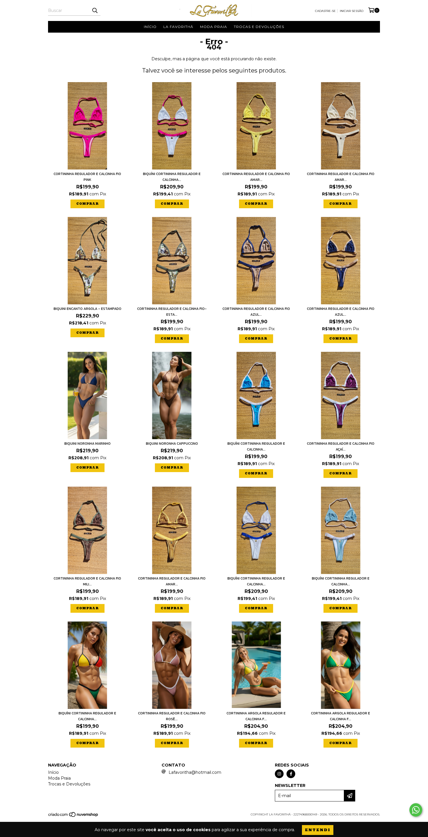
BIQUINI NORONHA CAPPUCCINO (172, 443)
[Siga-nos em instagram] (279, 773)
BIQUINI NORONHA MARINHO (87, 443)
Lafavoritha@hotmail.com (195, 772)
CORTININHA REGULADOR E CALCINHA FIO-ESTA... (172, 311)
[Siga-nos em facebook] (290, 773)
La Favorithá (178, 26)
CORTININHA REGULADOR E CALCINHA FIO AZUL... (256, 311)
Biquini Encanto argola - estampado (87, 308)
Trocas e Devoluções (259, 26)
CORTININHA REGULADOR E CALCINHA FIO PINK (87, 176)
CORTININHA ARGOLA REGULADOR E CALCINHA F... (256, 716)
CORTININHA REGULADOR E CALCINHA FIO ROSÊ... (172, 716)
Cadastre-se (325, 11)
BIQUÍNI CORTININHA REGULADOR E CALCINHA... (172, 176)
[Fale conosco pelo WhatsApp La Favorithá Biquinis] (415, 810)
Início (150, 26)
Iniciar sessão (351, 11)
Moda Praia (213, 26)
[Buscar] (94, 10)
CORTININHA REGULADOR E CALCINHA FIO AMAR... (256, 176)
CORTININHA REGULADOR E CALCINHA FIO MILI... (87, 581)
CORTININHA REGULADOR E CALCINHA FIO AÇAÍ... (340, 446)
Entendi (317, 830)
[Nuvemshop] (73, 816)
